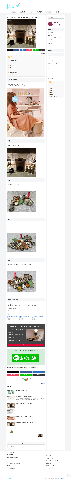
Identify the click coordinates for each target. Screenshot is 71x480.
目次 (12, 56)
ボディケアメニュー (50, 458)
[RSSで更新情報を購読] (27, 380)
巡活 (10, 65)
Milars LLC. (63, 478)
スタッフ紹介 (48, 463)
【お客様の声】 (51, 35)
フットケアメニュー (50, 455)
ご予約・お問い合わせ (50, 465)
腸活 (29, 367)
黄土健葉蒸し (9, 367)
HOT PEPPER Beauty (53, 21)
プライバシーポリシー (51, 468)
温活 (22, 367)
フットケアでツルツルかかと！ (54, 45)
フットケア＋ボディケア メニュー (53, 460)
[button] (42, 50)
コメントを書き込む (26, 443)
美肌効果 (26, 367)
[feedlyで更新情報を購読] (25, 380)
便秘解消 (14, 367)
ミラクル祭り (50, 32)
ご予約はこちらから (26, 344)
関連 (12, 74)
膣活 (10, 67)
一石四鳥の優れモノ (13, 60)
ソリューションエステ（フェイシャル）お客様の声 (56, 38)
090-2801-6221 (59, 6)
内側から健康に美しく (14, 72)
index (47, 453)
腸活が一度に (12, 69)
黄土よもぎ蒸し (36, 367)
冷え (17, 367)
